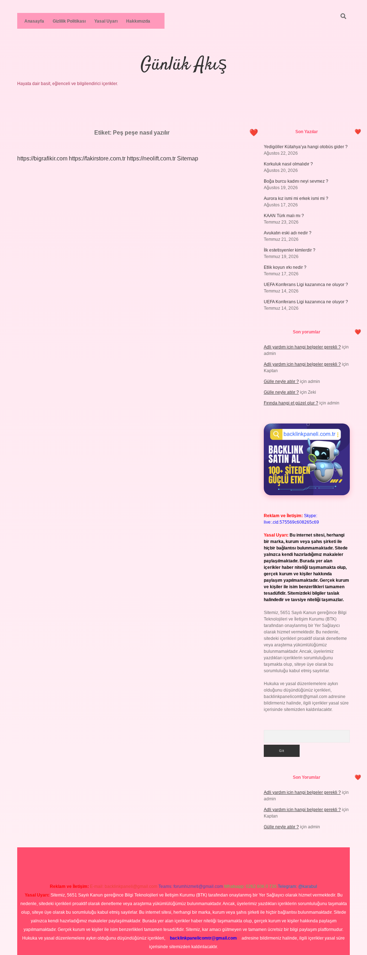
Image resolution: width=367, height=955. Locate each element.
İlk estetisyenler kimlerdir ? (289, 250)
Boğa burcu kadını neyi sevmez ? (296, 181)
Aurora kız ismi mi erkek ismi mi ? (296, 198)
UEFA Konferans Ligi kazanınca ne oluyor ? (306, 284)
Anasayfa (34, 21)
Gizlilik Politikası (69, 21)
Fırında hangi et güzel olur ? (291, 403)
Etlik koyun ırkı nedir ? (285, 267)
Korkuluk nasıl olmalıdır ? (288, 164)
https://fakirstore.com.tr (97, 158)
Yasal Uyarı (106, 21)
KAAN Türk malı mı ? (284, 215)
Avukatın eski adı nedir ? (287, 232)
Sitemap (187, 158)
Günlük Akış (183, 65)
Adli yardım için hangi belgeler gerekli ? (302, 347)
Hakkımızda (138, 21)
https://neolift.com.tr (151, 158)
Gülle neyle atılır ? (281, 381)
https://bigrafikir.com (42, 158)
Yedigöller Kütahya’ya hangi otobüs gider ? (306, 146)
